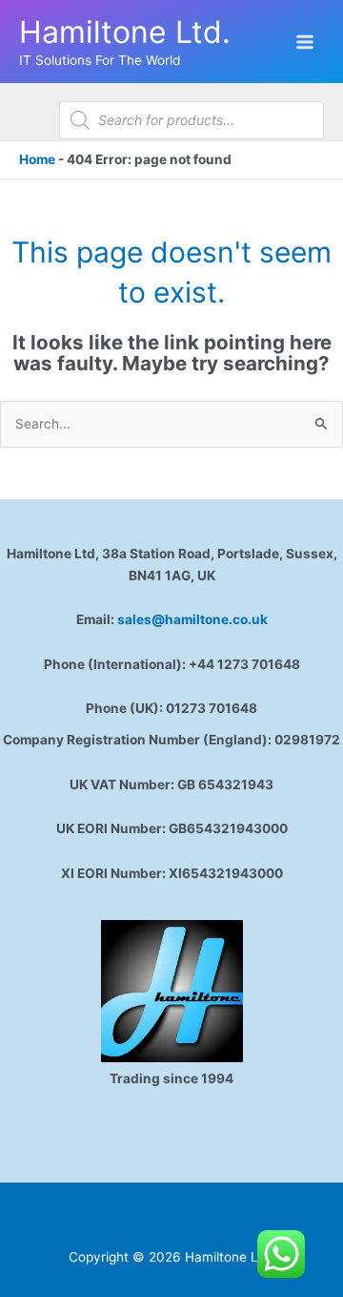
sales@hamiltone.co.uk (192, 619)
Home (37, 159)
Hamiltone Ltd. (125, 32)
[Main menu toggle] (305, 41)
